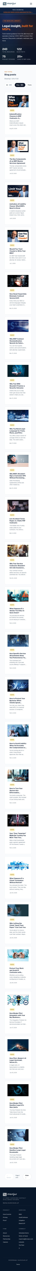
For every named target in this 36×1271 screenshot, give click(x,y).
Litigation (22, 1220)
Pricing (5, 1217)
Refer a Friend (23, 1236)
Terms (18, 1264)
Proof (4, 1220)
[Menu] (31, 4)
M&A (20, 1214)
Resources (6, 1236)
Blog (19, 85)
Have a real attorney (18, 11)
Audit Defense (23, 1217)
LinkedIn (21, 1242)
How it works (7, 1214)
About (5, 1233)
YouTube (21, 1245)
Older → (27, 1176)
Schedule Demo (24, 1233)
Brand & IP (22, 1223)
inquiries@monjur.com (26, 1239)
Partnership (6, 1239)
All (9, 85)
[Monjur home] (9, 3)
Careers (5, 1242)
